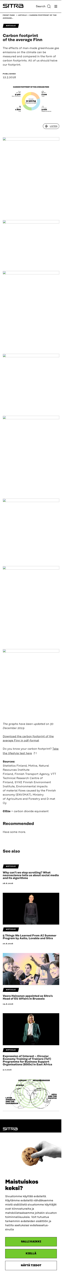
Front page (9, 15)
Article (22, 15)
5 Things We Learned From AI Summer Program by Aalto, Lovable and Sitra (29, 937)
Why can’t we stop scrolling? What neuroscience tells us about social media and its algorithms (31, 875)
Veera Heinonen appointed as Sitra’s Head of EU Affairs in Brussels (28, 997)
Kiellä (31, 1253)
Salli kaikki (31, 1241)
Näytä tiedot (31, 1265)
